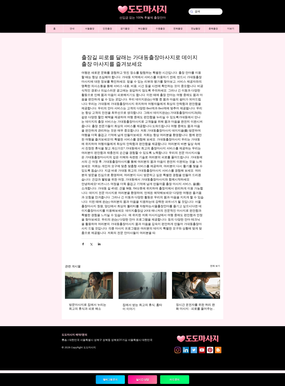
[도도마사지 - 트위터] (194, 350)
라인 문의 (175, 379)
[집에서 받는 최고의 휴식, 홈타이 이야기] (143, 285)
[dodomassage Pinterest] (210, 350)
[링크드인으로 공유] (99, 244)
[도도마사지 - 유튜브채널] (202, 350)
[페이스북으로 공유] (83, 244)
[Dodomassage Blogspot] (218, 350)
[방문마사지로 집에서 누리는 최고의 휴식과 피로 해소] (89, 285)
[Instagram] (177, 350)
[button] (72, 28)
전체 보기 (215, 266)
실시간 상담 (142, 379)
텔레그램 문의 (110, 379)
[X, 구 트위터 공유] (91, 244)
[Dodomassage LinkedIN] (186, 350)
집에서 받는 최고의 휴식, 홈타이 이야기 (142, 307)
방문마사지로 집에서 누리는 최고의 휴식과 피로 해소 (87, 306)
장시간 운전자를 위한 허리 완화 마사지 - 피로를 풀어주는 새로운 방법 (195, 307)
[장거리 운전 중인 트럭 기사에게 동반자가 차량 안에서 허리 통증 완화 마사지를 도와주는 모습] (196, 285)
